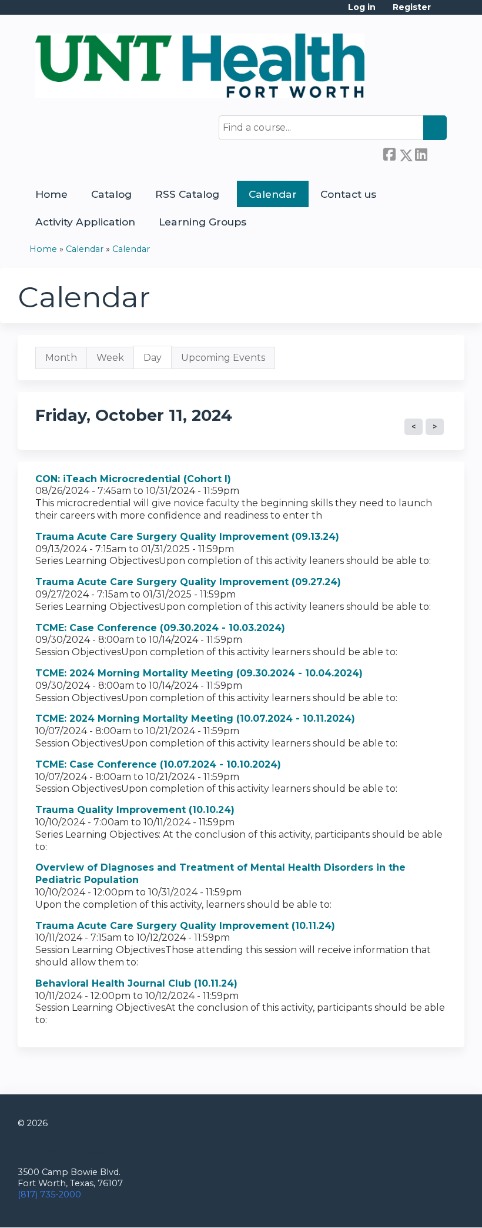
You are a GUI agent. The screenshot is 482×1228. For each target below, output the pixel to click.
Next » (435, 427)
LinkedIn (421, 153)
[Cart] (443, 11)
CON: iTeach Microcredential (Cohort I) (133, 478)
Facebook (389, 153)
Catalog (111, 194)
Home (51, 194)
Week (110, 357)
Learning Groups (202, 221)
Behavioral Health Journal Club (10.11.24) (136, 983)
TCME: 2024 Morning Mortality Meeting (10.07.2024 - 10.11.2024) (195, 718)
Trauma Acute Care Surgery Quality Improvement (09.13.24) (187, 536)
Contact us (348, 194)
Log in (362, 7)
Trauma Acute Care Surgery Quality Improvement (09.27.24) (188, 582)
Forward (437, 153)
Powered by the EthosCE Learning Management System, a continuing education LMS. (422, 1208)
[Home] (199, 65)
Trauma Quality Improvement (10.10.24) (135, 809)
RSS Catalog (187, 194)
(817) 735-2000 (49, 1194)
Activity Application (85, 221)
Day (157, 360)
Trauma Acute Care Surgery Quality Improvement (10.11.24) (185, 925)
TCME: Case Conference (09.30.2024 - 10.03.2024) (160, 627)
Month (61, 357)
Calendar (273, 194)
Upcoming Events (223, 357)
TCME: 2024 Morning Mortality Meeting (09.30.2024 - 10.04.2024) (199, 673)
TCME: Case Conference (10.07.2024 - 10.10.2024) (158, 764)
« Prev (413, 427)
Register (412, 7)
